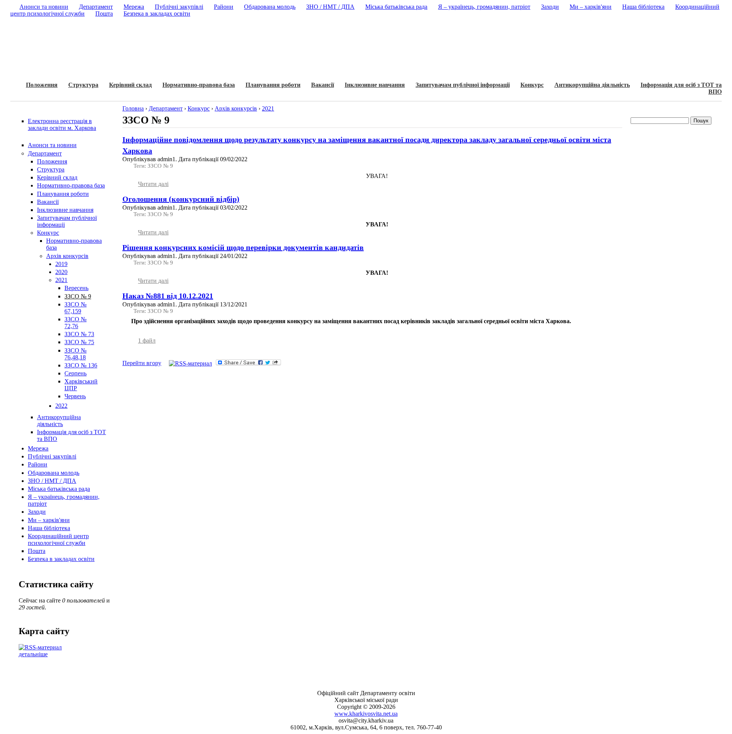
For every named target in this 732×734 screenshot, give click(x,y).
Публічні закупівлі (52, 456)
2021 (61, 280)
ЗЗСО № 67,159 (75, 307)
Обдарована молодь (53, 473)
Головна (133, 108)
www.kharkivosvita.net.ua (366, 713)
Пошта (36, 551)
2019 (61, 264)
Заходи (37, 511)
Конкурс (532, 85)
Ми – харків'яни (49, 520)
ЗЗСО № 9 (77, 296)
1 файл (147, 340)
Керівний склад (130, 85)
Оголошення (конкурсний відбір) (180, 199)
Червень (75, 396)
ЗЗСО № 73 (79, 334)
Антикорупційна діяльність (592, 85)
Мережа (38, 448)
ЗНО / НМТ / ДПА (52, 481)
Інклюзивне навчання (375, 85)
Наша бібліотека (49, 528)
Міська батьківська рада (59, 489)
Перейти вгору (141, 363)
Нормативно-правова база (198, 85)
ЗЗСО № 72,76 (75, 322)
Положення (42, 85)
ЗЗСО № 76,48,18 (75, 354)
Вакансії (322, 85)
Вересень (76, 288)
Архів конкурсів (67, 256)
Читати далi (153, 184)
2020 (61, 272)
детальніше (33, 654)
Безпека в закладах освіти (61, 559)
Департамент (45, 153)
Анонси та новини (52, 145)
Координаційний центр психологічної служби (58, 539)
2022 (61, 405)
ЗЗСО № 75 (79, 342)
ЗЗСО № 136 (80, 365)
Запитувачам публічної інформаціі (463, 85)
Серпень (75, 373)
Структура (83, 85)
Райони (37, 464)
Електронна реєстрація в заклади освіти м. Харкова (62, 124)
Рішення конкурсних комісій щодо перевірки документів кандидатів (243, 247)
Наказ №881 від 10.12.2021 (167, 296)
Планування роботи (273, 85)
